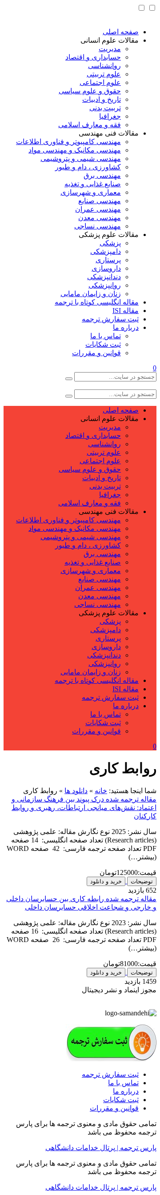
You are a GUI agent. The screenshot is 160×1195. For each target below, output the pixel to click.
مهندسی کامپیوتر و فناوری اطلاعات (68, 141)
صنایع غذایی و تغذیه (92, 184)
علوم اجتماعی (100, 82)
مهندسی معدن (99, 217)
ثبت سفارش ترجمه (110, 319)
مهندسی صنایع (99, 201)
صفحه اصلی (121, 32)
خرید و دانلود (106, 881)
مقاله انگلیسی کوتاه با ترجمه (97, 302)
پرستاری (108, 260)
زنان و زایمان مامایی (90, 293)
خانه (101, 790)
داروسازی (106, 268)
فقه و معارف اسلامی (89, 124)
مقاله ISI (125, 310)
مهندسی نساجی (97, 226)
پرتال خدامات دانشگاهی (80, 1147)
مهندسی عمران (98, 209)
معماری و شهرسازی (90, 192)
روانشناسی (104, 65)
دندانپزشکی (104, 277)
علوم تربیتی (104, 74)
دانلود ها (76, 790)
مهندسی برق (102, 175)
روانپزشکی (104, 285)
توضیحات (142, 881)
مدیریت (110, 48)
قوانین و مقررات (96, 353)
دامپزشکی (105, 251)
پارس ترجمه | (135, 1147)
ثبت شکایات (103, 344)
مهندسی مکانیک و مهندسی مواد (74, 150)
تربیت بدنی (105, 108)
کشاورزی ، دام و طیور (88, 167)
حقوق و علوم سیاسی (90, 91)
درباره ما (126, 327)
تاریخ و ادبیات (101, 99)
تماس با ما (105, 336)
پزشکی (110, 243)
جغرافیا (110, 116)
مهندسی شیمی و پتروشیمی (80, 158)
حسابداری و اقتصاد (93, 57)
